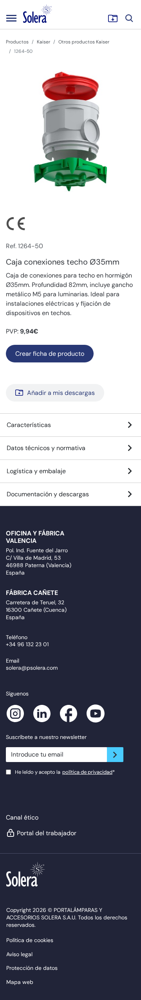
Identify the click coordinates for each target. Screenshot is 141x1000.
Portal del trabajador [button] (46, 833)
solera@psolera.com (32, 667)
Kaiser (43, 42)
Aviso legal (19, 954)
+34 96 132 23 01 (27, 644)
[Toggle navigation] (11, 18)
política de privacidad (87, 772)
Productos (17, 42)
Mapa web (19, 982)
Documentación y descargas (48, 494)
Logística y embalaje (36, 471)
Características (29, 425)
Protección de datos (32, 967)
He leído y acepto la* (65, 772)
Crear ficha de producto (49, 354)
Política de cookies (29, 940)
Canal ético (22, 817)
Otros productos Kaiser (83, 42)
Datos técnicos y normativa (46, 448)
